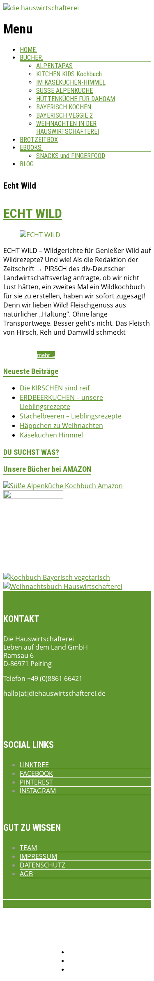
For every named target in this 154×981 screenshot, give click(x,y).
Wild (30, 355)
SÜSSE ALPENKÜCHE (64, 91)
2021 (56, 347)
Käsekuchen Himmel (51, 435)
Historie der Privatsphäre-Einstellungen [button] (110, 961)
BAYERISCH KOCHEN (63, 107)
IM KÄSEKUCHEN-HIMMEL (71, 82)
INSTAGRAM (38, 790)
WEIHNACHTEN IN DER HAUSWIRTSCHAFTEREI (67, 127)
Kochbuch (120, 347)
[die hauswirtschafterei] (41, 7)
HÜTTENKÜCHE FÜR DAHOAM (75, 99)
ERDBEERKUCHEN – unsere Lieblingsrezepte (61, 402)
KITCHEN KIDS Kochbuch (69, 74)
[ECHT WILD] (40, 234)
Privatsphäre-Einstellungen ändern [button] (104, 953)
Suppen (13, 355)
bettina (12, 347)
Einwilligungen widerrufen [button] (95, 970)
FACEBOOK (36, 773)
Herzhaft (94, 347)
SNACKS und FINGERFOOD (70, 156)
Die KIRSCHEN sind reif (55, 387)
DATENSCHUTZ (42, 865)
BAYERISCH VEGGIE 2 (64, 115)
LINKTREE (34, 764)
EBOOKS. (31, 147)
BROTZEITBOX (39, 140)
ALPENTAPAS (54, 66)
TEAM (28, 847)
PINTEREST (36, 782)
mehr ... (46, 355)
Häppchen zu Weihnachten (61, 425)
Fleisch (73, 347)
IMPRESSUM (38, 856)
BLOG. (27, 164)
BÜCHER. (31, 57)
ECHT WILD (32, 213)
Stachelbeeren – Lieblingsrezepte (71, 416)
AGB (26, 873)
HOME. (28, 50)
